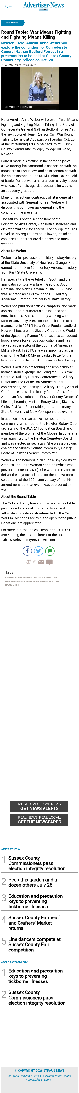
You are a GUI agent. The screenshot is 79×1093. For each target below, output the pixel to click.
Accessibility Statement (39, 1079)
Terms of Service (42, 1075)
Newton (7, 65)
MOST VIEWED (10, 849)
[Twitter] (38, 551)
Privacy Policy (61, 1075)
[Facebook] (27, 551)
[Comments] (50, 551)
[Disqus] (39, 641)
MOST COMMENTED (14, 961)
